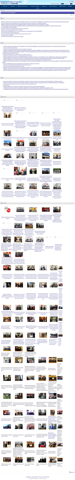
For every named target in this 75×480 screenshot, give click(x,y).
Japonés (71, 1)
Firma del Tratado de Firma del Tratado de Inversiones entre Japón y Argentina (40, 232)
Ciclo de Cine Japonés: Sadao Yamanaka (10, 47)
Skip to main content (64, 1)
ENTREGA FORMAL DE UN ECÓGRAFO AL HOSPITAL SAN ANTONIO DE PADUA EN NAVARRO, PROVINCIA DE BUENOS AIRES (27, 59)
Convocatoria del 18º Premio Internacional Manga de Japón (13, 66)
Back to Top (72, 472)
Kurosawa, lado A (6, 85)
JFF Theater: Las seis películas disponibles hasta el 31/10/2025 (12, 29)
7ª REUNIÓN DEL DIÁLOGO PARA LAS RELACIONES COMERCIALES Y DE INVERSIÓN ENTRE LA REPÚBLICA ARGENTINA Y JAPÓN (28, 87)
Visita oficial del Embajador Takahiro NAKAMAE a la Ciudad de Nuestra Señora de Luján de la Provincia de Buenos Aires (33, 179)
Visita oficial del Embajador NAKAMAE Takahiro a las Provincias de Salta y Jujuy (57, 162)
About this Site (46, 476)
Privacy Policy (41, 476)
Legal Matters (28, 476)
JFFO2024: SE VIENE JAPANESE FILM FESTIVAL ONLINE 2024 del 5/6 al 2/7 (17, 64)
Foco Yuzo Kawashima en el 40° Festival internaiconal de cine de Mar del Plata (14, 28)
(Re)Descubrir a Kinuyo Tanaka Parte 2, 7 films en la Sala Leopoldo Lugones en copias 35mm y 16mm (20, 109)
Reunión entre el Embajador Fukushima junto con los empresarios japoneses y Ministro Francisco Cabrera (52, 435)
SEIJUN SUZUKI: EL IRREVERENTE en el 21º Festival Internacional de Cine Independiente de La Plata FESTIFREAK (21, 31)
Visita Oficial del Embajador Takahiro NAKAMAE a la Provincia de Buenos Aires (20, 179)
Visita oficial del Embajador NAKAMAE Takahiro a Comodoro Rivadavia (57, 149)
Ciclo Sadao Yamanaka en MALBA (7, 35)
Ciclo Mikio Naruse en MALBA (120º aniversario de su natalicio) (12, 36)
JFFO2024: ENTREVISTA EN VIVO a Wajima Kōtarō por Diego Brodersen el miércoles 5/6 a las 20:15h (21, 63)
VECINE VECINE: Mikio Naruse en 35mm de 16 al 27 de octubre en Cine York (17, 54)
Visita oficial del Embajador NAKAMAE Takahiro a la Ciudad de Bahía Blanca (57, 179)
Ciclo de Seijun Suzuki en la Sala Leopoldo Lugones (10, 32)
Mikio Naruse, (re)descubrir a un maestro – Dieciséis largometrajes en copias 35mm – (18, 55)
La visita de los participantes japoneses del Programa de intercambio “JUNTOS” (6, 341)
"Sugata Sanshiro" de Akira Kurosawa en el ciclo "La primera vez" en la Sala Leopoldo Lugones (19, 83)
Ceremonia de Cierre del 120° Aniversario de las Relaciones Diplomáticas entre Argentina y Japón (58, 247)
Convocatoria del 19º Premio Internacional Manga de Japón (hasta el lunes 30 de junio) (16, 33)
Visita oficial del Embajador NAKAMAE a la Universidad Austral (57, 138)
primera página (3, 10)
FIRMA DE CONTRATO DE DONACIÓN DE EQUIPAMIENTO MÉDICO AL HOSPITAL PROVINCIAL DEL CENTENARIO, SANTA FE (25, 24)
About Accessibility (34, 476)
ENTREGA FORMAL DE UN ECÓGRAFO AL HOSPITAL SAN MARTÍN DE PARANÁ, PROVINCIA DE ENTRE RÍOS (24, 86)
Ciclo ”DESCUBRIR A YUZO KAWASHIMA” (9, 27)
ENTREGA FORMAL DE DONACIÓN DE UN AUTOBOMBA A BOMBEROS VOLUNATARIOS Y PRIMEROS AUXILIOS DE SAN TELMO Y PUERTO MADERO (7, 163)
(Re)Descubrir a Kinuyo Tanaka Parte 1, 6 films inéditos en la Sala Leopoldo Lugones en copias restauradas (46, 124)
